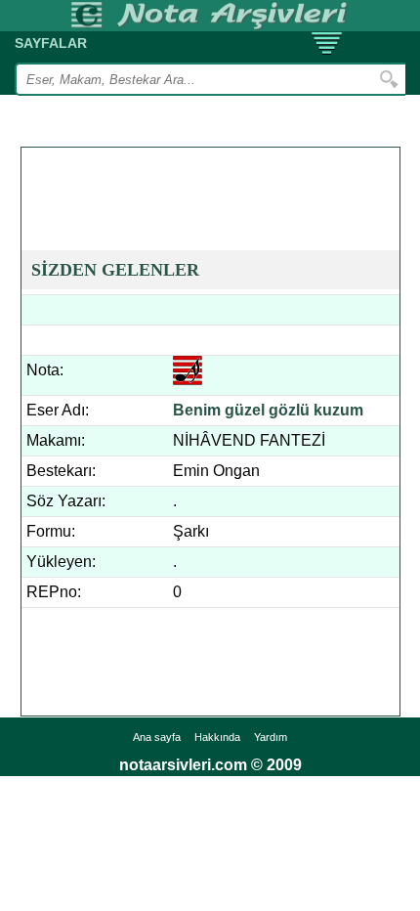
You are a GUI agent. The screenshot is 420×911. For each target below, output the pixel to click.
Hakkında (217, 737)
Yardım (270, 737)
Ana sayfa (157, 737)
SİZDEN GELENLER (115, 270)
